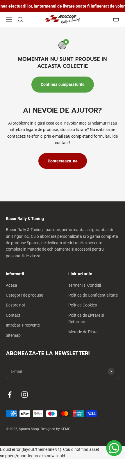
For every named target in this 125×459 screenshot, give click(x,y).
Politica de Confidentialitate (93, 295)
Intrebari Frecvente (23, 325)
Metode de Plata (83, 331)
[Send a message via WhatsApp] (114, 448)
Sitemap (13, 335)
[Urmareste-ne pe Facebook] (10, 394)
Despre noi (15, 305)
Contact (13, 315)
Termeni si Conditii (84, 285)
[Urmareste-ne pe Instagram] (24, 394)
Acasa (11, 285)
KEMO (65, 429)
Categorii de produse (24, 295)
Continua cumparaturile (63, 84)
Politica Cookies (82, 305)
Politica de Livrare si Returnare (86, 318)
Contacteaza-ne (63, 161)
